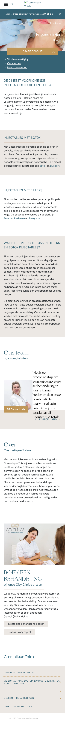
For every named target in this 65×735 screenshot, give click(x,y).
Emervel (8, 218)
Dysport (54, 165)
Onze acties (14, 63)
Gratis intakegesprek (20, 632)
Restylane (34, 218)
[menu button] (6, 4)
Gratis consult (32, 51)
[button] (59, 14)
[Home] (34, 4)
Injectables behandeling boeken (26, 623)
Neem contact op (17, 67)
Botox (42, 165)
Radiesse (19, 218)
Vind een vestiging (18, 59)
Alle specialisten (46, 419)
